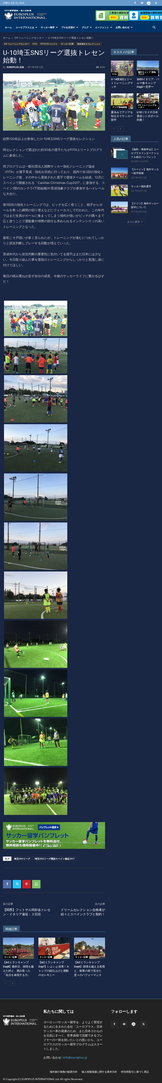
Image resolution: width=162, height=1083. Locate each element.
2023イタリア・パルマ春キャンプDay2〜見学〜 (148, 83)
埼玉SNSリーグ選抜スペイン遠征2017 (54, 858)
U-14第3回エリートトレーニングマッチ (122, 83)
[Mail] (142, 3)
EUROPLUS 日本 (15, 67)
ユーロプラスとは (25, 27)
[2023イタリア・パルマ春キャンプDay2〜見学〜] (148, 68)
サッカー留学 (48, 27)
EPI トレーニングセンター (29, 38)
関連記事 (11, 929)
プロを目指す (68, 27)
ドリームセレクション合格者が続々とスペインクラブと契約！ (83, 912)
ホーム (8, 27)
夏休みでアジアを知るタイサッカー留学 (122, 116)
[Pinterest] (26, 884)
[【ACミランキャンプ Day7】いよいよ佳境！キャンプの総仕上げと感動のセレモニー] (53, 948)
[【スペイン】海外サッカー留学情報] (119, 173)
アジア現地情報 (119, 107)
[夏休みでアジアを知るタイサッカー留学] (122, 101)
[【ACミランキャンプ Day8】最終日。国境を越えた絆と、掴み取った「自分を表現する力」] (18, 948)
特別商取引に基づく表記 (135, 1072)
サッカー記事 (67, 43)
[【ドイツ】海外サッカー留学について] (119, 207)
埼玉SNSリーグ (22, 858)
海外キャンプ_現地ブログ (147, 73)
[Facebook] (135, 3)
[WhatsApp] (36, 884)
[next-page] (12, 983)
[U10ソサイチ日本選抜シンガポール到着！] (148, 101)
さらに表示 (133, 221)
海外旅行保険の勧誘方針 (64, 1072)
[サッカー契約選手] (119, 190)
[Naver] (149, 3)
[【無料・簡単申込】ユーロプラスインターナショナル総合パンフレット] (119, 153)
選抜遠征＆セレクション (88, 43)
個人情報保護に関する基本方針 (99, 1072)
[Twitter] (156, 3)
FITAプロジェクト (48, 43)
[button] (154, 27)
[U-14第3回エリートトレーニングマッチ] (122, 68)
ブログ (85, 27)
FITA (35, 43)
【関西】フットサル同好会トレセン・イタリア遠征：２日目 (26, 912)
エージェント (102, 27)
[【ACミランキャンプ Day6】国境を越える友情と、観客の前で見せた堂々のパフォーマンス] (89, 948)
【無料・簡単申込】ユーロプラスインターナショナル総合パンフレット (145, 153)
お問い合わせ (123, 27)
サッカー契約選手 (141, 186)
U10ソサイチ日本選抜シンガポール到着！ (148, 116)
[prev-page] (5, 983)
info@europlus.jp (75, 1057)
